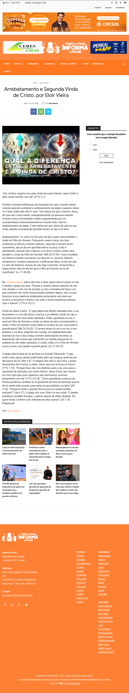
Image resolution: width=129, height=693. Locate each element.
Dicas (101, 567)
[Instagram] (116, 3)
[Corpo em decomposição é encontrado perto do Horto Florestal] (14, 436)
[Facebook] (112, 3)
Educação (81, 579)
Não (95, 149)
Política (80, 594)
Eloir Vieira (44, 83)
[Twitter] (120, 3)
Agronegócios (83, 563)
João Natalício (105, 617)
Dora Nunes (53, 103)
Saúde (101, 590)
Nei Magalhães (105, 633)
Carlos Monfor (105, 606)
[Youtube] (125, 3)
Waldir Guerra (105, 648)
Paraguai (81, 586)
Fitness (101, 579)
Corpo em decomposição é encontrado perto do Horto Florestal (13, 450)
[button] (123, 64)
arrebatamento (13, 282)
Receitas (102, 586)
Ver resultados (106, 162)
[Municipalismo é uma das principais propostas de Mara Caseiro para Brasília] (68, 436)
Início (35, 83)
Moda (101, 582)
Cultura (101, 559)
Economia (81, 575)
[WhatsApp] (41, 111)
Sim (95, 144)
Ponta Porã (82, 598)
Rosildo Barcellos (106, 640)
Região (80, 602)
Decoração (103, 563)
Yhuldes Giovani (106, 652)
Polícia (80, 590)
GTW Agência (73, 683)
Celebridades (104, 556)
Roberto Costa (105, 636)
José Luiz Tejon (105, 621)
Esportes (81, 582)
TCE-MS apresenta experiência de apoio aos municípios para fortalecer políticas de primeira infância (13, 489)
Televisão (102, 594)
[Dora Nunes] (44, 103)
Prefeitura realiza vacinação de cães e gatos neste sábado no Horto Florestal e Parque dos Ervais (40, 453)
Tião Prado (103, 644)
